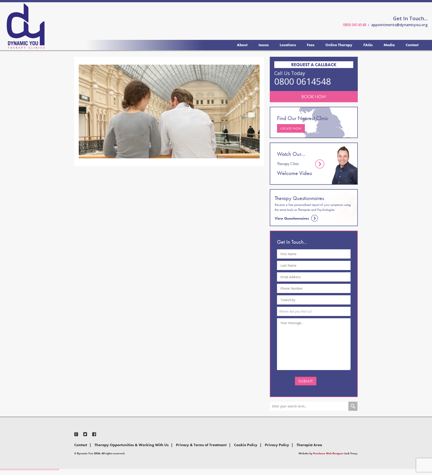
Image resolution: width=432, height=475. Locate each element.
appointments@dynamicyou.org (399, 24)
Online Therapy (338, 44)
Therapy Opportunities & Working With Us (131, 444)
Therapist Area (309, 444)
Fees (310, 44)
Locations (288, 44)
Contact (412, 44)
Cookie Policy (245, 444)
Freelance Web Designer (328, 453)
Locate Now (291, 128)
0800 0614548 (354, 24)
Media (389, 44)
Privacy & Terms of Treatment (201, 444)
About (242, 44)
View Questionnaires (292, 218)
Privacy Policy (277, 444)
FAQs (368, 44)
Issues (264, 44)
